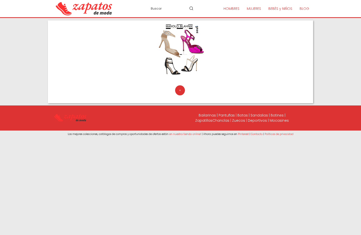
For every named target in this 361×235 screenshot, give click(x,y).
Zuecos (238, 120)
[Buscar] (191, 8)
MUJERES (254, 8)
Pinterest (243, 134)
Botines (277, 115)
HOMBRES (231, 8)
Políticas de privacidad (279, 134)
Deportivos (257, 120)
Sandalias (259, 115)
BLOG (304, 8)
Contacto (257, 134)
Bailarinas (207, 115)
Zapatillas (203, 120)
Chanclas (220, 120)
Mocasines (279, 120)
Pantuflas (227, 115)
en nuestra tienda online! (185, 134)
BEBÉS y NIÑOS (280, 8)
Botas (242, 115)
